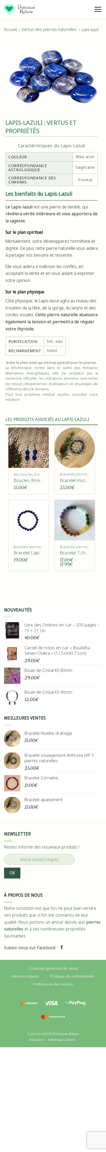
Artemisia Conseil (61, 1039)
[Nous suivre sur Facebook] (62, 947)
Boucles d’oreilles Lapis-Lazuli (28, 480)
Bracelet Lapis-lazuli (28, 553)
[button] (98, 9)
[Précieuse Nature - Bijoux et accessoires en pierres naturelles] (19, 9)
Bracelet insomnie (75, 480)
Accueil (10, 29)
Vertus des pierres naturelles (49, 29)
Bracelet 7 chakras (75, 553)
